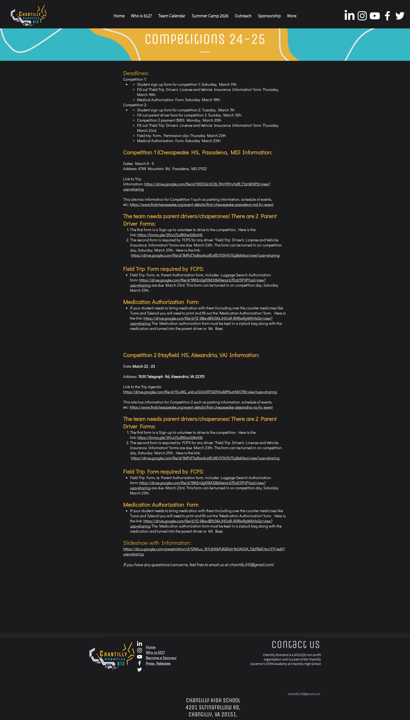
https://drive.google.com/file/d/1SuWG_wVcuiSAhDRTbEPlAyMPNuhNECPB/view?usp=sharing (200, 391)
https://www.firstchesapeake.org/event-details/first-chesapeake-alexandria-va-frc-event (201, 407)
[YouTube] (375, 16)
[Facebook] (387, 16)
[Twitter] (400, 16)
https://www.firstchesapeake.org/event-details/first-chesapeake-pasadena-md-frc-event (201, 204)
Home (150, 647)
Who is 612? (155, 652)
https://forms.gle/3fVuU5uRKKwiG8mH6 (170, 234)
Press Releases (158, 663)
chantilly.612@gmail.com (250, 564)
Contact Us (295, 644)
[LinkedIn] (349, 16)
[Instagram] (362, 16)
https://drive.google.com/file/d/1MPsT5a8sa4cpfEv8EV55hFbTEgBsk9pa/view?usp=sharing (205, 255)
